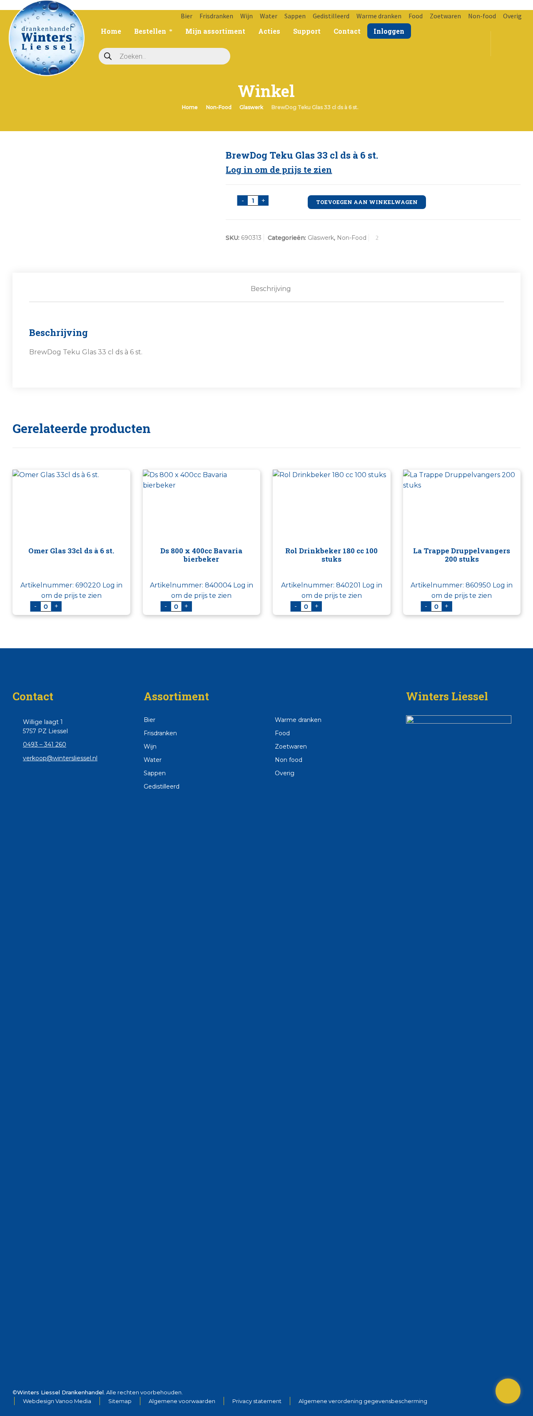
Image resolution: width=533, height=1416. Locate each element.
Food (415, 16)
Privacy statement (256, 1401)
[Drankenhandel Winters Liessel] (46, 29)
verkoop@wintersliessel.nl (60, 758)
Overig (512, 16)
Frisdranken (216, 16)
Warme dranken (378, 16)
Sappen (295, 16)
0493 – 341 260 (44, 744)
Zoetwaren (445, 16)
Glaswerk (251, 107)
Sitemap (120, 1401)
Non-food (482, 16)
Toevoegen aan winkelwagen (367, 202)
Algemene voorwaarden (182, 1401)
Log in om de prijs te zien (279, 169)
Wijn (246, 16)
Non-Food (219, 107)
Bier (186, 16)
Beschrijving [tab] (271, 289)
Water (268, 16)
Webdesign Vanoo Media (57, 1401)
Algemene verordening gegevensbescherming (363, 1401)
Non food (288, 760)
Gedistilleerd (331, 16)
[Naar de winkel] (508, 1391)
